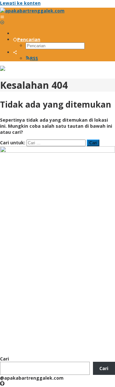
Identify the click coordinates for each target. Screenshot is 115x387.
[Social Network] (15, 52)
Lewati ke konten (20, 3)
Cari (4, 359)
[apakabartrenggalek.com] (32, 11)
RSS (34, 58)
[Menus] (2, 17)
